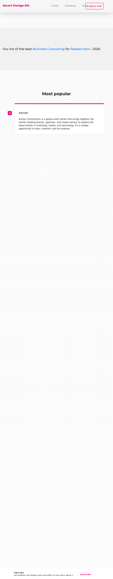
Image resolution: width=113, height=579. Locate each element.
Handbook (70, 5)
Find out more (59, 119)
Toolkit (54, 5)
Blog (85, 5)
